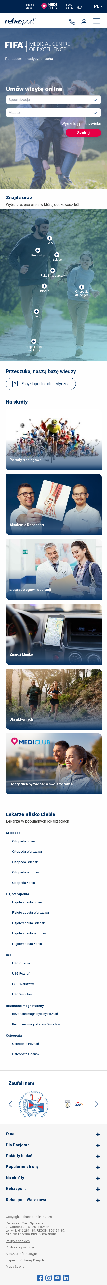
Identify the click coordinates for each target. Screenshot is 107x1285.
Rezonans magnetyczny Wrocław (36, 1024)
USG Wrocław (22, 994)
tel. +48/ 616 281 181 (20, 1230)
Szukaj (83, 132)
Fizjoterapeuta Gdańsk (28, 923)
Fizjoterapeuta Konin (27, 944)
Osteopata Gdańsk (25, 1054)
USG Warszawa (23, 984)
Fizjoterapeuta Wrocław (29, 933)
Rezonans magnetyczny (25, 1006)
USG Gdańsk (21, 963)
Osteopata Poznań (25, 1044)
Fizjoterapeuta (17, 894)
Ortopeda (13, 833)
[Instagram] (48, 1277)
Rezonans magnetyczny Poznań (35, 1014)
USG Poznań (21, 973)
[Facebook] (40, 1277)
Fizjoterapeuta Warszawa (30, 912)
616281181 (73, 22)
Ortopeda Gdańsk (25, 862)
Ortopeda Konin (23, 883)
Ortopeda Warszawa (27, 851)
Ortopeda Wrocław (26, 872)
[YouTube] (57, 1277)
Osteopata (14, 1035)
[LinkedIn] (66, 1277)
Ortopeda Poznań (24, 841)
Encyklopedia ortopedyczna (45, 383)
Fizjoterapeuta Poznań (28, 902)
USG (9, 955)
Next (96, 1104)
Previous (10, 1104)
